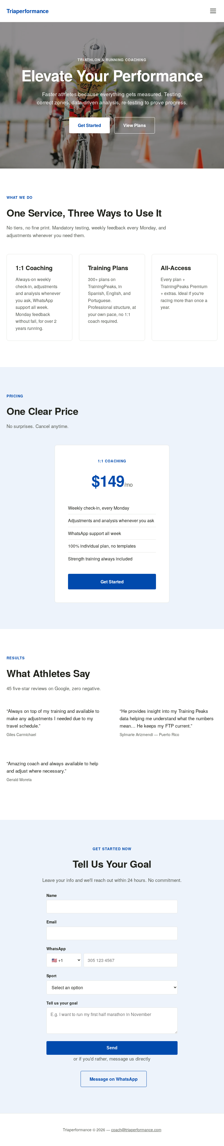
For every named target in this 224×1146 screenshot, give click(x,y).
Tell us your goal (62, 1003)
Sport (51, 975)
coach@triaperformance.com (136, 1129)
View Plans (134, 125)
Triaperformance (28, 11)
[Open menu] (213, 11)
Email (51, 922)
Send (112, 1047)
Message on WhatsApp (114, 1079)
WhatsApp (56, 948)
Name (51, 895)
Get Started (89, 125)
